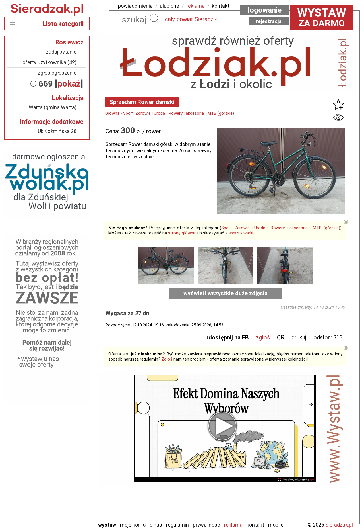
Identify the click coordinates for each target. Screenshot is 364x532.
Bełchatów (65, 424)
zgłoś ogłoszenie (57, 73)
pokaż (68, 84)
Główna (112, 113)
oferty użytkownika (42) (49, 62)
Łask (71, 432)
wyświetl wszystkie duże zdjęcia (225, 293)
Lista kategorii (63, 23)
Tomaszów (65, 485)
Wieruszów (65, 508)
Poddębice (65, 478)
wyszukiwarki (241, 233)
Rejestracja (269, 21)
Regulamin (177, 525)
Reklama (233, 525)
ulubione (169, 6)
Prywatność (206, 525)
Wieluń (69, 501)
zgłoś (263, 337)
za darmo (321, 17)
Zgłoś (167, 359)
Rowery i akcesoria (186, 113)
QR (280, 337)
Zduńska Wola (62, 516)
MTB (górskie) (221, 113)
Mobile (276, 525)
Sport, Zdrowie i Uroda (144, 113)
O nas (156, 525)
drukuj (298, 337)
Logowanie (265, 10)
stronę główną (181, 233)
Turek (70, 493)
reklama (195, 6)
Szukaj (154, 18)
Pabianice (66, 462)
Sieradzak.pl (339, 525)
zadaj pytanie (61, 52)
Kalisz (70, 447)
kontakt (220, 6)
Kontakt (255, 525)
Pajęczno (67, 470)
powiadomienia (135, 6)
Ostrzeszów (64, 455)
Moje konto (133, 525)
